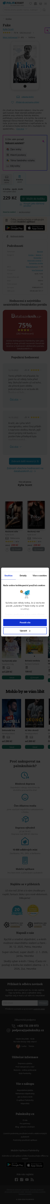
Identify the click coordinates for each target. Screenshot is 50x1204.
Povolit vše (25, 622)
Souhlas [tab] (8, 575)
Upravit (23, 630)
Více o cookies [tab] (40, 575)
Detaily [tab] (23, 575)
